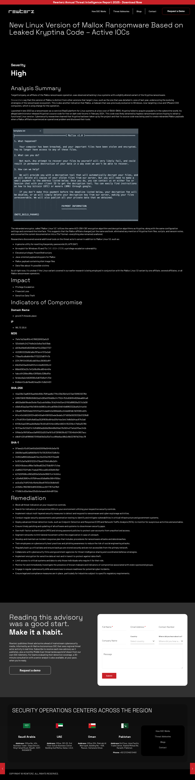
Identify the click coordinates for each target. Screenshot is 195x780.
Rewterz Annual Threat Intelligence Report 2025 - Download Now (97, 2)
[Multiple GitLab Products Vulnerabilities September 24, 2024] (2, 768)
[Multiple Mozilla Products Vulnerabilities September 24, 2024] (192, 768)
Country (133, 636)
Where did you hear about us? (170, 636)
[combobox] (142, 641)
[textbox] (141, 641)
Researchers (17, 100)
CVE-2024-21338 (56, 248)
